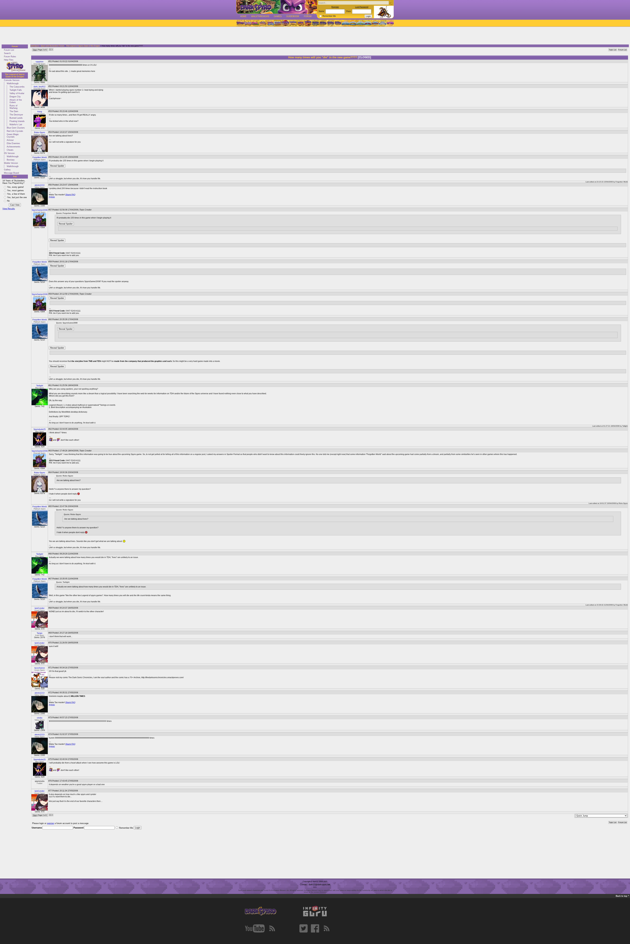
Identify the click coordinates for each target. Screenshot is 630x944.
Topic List (612, 50)
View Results (8, 208)
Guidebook (292, 16)
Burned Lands (16, 118)
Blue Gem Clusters (16, 128)
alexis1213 (39, 185)
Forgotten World (39, 157)
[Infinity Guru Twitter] (303, 928)
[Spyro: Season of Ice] (270, 23)
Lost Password (361, 7)
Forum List (9, 50)
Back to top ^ (622, 896)
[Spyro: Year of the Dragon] (262, 23)
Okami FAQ (70, 194)
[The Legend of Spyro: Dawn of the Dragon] (338, 23)
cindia (39, 718)
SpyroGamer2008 (40, 210)
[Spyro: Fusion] (300, 23)
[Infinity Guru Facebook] (315, 928)
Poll (15, 176)
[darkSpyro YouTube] (255, 928)
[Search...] (390, 3)
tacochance (39, 668)
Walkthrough (13, 83)
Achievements (13, 146)
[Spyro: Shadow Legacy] (315, 23)
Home (243, 16)
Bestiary (11, 160)
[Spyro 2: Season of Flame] (278, 23)
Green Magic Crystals (13, 135)
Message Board (11, 173)
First (35, 50)
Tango (39, 633)
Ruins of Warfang (13, 106)
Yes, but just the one (17, 197)
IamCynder (39, 608)
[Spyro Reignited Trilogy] (240, 23)
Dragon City (15, 96)
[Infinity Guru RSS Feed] (326, 928)
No (8, 201)
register (50, 823)
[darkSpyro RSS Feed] (272, 928)
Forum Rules (10, 56)
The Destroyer (16, 114)
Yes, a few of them (16, 194)
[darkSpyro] (260, 911)
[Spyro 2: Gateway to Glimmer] (255, 23)
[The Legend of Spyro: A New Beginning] (323, 23)
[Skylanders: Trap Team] (367, 23)
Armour (10, 140)
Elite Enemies (13, 143)
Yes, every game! (15, 187)
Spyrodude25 (39, 429)
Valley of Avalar (17, 93)
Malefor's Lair (16, 124)
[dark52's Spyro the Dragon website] (276, 7)
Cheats (10, 150)
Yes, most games (15, 190)
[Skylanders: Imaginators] (382, 23)
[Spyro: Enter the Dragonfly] (285, 23)
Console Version (11, 80)
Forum (308, 16)
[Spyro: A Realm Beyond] (390, 23)
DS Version (9, 153)
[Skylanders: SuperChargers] (375, 23)
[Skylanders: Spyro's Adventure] (345, 23)
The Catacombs (17, 87)
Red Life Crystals (15, 131)
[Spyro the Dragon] (247, 23)
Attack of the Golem (16, 101)
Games (278, 16)
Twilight (39, 386)
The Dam (14, 111)
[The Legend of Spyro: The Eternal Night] (330, 23)
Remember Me (329, 16)
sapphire (39, 62)
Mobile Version (11, 163)
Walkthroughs (260, 16)
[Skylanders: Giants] (353, 23)
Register (335, 7)
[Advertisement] (314, 35)
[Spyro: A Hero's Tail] (308, 23)
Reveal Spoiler (57, 166)
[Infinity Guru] (315, 911)
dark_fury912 (39, 87)
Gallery (7, 169)
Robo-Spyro (39, 132)
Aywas (52, 197)
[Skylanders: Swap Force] (360, 23)
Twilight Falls (16, 90)
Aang (39, 111)
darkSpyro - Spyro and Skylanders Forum (47, 46)
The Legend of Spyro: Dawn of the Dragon (15, 75)
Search (7, 53)
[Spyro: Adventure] (293, 23)
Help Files (8, 60)
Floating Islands (17, 121)
